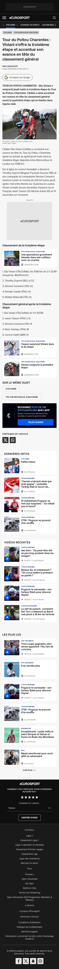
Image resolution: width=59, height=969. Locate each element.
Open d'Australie (30, 879)
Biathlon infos (29, 888)
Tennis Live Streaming (29, 892)
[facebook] (19, 961)
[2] (26, 797)
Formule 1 (29, 874)
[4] (33, 797)
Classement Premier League (29, 849)
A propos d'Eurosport (29, 911)
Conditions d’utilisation (29, 922)
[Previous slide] (3, 25)
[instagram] (40, 961)
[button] (4, 17)
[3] (29, 797)
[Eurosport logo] (19, 17)
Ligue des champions (29, 858)
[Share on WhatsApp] (13, 440)
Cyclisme (7, 32)
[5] (37, 797)
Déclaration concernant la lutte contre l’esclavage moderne (29, 937)
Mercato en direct (29, 863)
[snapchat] (33, 961)
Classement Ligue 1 (29, 840)
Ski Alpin (29, 883)
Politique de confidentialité (29, 927)
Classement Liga (29, 854)
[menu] (54, 17)
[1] (22, 797)
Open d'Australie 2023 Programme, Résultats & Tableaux (29, 898)
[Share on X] (5, 440)
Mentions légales (29, 931)
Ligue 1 (29, 835)
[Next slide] (55, 25)
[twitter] (26, 961)
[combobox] (29, 808)
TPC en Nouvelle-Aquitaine (26, 32)
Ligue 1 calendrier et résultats (29, 845)
